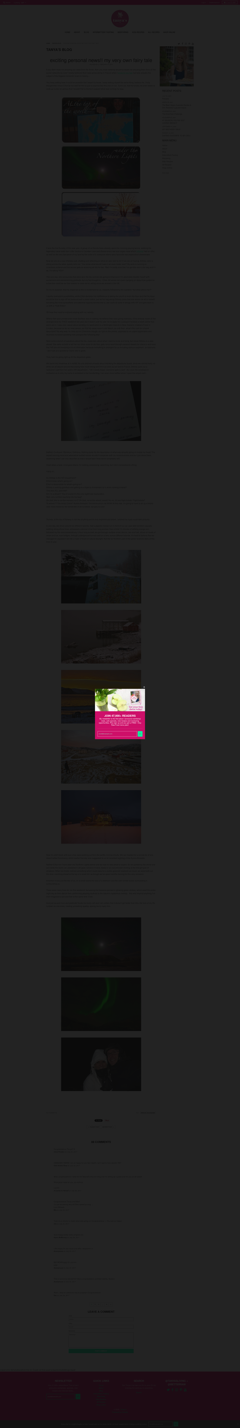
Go (140, 734)
